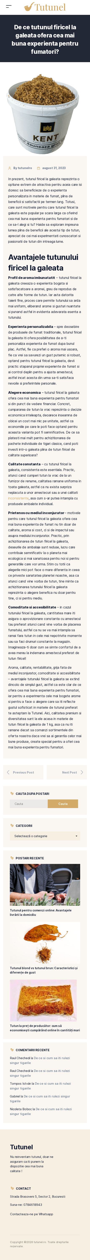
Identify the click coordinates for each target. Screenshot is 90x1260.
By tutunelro (22, 168)
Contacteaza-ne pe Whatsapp (31, 1214)
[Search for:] (32, 803)
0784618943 (32, 1205)
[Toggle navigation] (8, 6)
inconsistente (18, 498)
